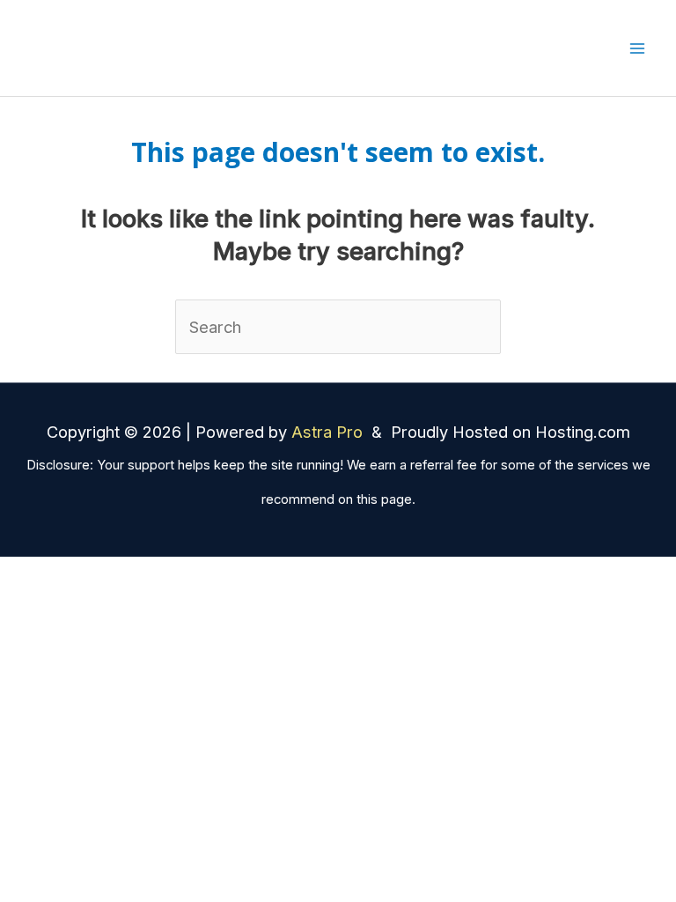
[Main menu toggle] (637, 48)
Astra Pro (329, 431)
